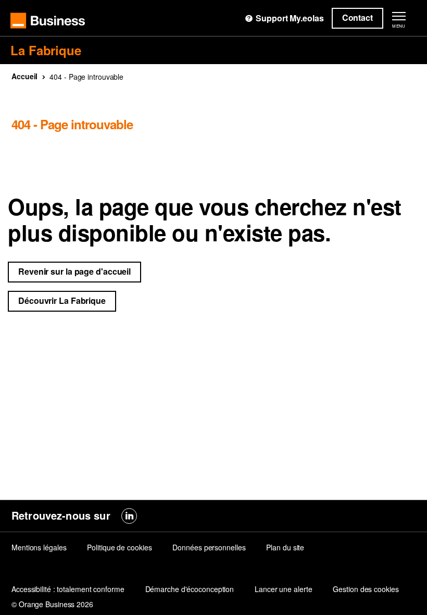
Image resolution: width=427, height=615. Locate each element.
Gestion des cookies (365, 589)
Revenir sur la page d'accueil (74, 271)
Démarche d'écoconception (189, 589)
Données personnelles (208, 547)
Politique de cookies (119, 547)
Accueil (24, 76)
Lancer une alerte (283, 589)
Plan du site (285, 547)
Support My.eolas (289, 18)
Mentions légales (38, 547)
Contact (357, 17)
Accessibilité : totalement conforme (67, 589)
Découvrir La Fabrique (62, 300)
